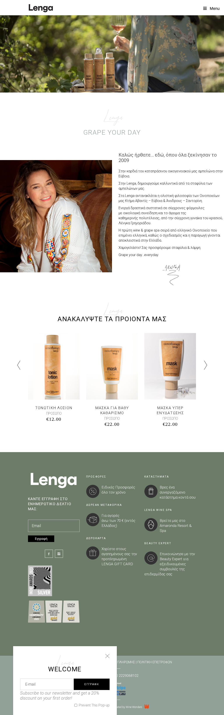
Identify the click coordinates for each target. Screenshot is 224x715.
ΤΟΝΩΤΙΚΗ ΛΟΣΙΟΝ (53, 408)
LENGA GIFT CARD (117, 564)
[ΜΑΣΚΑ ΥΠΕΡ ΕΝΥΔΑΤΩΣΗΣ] (170, 366)
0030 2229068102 (124, 676)
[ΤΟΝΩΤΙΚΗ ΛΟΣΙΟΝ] (54, 366)
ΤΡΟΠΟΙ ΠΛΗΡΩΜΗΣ (120, 662)
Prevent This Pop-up (94, 705)
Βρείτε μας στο (172, 520)
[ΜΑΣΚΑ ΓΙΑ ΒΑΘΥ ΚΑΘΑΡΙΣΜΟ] (112, 366)
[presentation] (18, 365)
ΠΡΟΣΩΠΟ (54, 413)
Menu (215, 8)
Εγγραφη (91, 684)
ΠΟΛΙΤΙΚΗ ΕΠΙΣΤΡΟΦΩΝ (154, 662)
